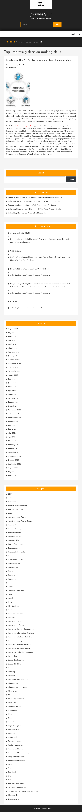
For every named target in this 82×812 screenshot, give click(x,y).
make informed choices (64, 146)
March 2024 (12, 441)
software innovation (16, 784)
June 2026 (12, 337)
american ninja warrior (17, 517)
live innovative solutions (18, 679)
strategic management (17, 788)
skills (17, 126)
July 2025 (11, 379)
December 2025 (14, 360)
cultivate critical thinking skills (18, 136)
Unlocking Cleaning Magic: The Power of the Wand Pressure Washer (35, 209)
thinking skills (26, 126)
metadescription (14, 706)
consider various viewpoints (43, 134)
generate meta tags (16, 591)
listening (11, 676)
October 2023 (13, 460)
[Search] (57, 24)
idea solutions (13, 606)
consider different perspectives (18, 134)
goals (10, 594)
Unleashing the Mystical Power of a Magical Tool (27, 213)
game (10, 583)
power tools (12, 737)
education (12, 571)
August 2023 (13, 468)
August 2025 (13, 375)
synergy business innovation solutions (23, 791)
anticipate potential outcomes (49, 128)
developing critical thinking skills (45, 136)
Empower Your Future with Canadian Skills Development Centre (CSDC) (36, 197)
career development (16, 544)
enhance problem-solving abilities (19, 141)
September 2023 (14, 464)
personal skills (13, 730)
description (12, 556)
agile (10, 513)
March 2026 (13, 348)
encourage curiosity (49, 139)
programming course (16, 757)
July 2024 (11, 425)
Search (41, 173)
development (13, 567)
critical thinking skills (63, 134)
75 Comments (46, 154)
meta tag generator (16, 699)
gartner (11, 587)
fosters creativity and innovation (30, 144)
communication (14, 548)
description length (15, 560)
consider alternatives (65, 131)
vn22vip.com (15, 251)
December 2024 (14, 406)
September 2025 (14, 371)
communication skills (16, 552)
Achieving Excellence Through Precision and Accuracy (30, 275)
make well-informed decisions (38, 149)
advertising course (15, 509)
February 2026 (14, 352)
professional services (16, 749)
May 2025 (12, 387)
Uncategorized (13, 799)
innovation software (16, 625)
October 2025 (13, 367)
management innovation (17, 687)
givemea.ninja (41, 14)
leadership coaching (16, 660)
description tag (14, 564)
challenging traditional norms (44, 131)
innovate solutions (15, 614)
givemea (12, 67)
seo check (12, 772)
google (10, 598)
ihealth (11, 610)
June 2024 (12, 429)
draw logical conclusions (31, 139)
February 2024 (13, 445)
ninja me (11, 718)
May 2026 (12, 340)
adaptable (42, 126)
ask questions (67, 128)
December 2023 (14, 452)
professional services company (20, 753)
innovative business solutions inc (21, 629)
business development (17, 529)
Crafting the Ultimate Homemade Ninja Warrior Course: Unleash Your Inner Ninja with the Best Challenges (40, 258)
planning (11, 733)
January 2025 (13, 402)
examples (11, 575)
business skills (13, 540)
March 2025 (12, 394)
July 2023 (11, 472)
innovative (50, 146)
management (13, 683)
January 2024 (13, 449)
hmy (10, 602)
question (30, 152)
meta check (12, 691)
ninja (10, 714)
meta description (15, 695)
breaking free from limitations (18, 131)
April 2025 (12, 391)
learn (10, 668)
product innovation (15, 745)
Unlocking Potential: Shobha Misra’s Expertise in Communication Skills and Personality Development (39, 240)
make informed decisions (16, 149)
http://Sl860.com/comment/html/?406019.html (29, 269)
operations (12, 722)
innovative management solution (21, 641)
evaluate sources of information (54, 141)
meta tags (12, 703)
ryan (10, 764)
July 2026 (11, 333)
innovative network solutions (19, 645)
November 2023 (14, 456)
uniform (13, 302)
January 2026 (13, 356)
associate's (12, 525)
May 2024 (12, 433)
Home (12, 42)
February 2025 (13, 398)
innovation (12, 618)
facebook (11, 579)
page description (14, 726)
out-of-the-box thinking (61, 149)
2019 (10, 494)
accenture (12, 502)
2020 (10, 498)
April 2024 (12, 437)
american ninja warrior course (20, 521)
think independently (64, 152)
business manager (15, 533)
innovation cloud (14, 621)
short (10, 776)
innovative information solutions (21, 633)
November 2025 (14, 364)
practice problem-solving (16, 152)
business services (14, 536)
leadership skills (14, 664)
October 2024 (13, 414)
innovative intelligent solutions (20, 637)
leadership (12, 656)
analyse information (55, 126)
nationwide (12, 710)
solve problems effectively (44, 152)
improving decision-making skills (32, 146)
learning (11, 672)
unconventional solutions (16, 154)
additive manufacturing (17, 506)
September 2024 (14, 418)
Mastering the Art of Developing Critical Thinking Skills (38, 60)
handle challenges (51, 144)
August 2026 (13, 329)
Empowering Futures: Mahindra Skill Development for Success (32, 205)
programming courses (16, 760)
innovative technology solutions (20, 652)
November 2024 (14, 410)
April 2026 (12, 344)
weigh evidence (33, 154)
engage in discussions (66, 139)
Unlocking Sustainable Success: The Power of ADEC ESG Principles (34, 201)
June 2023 (12, 476)
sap (9, 768)
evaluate (37, 141)
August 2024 (13, 421)
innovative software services (19, 648)
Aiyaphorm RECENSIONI (20, 233)
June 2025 (12, 383)
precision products (15, 741)
